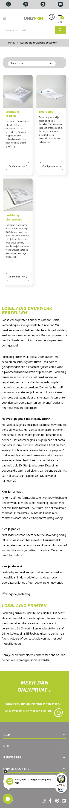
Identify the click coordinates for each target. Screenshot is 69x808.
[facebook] (50, 801)
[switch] (61, 790)
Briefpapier (47, 111)
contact (39, 655)
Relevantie (32, 63)
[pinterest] (56, 801)
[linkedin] (63, 801)
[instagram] (43, 801)
